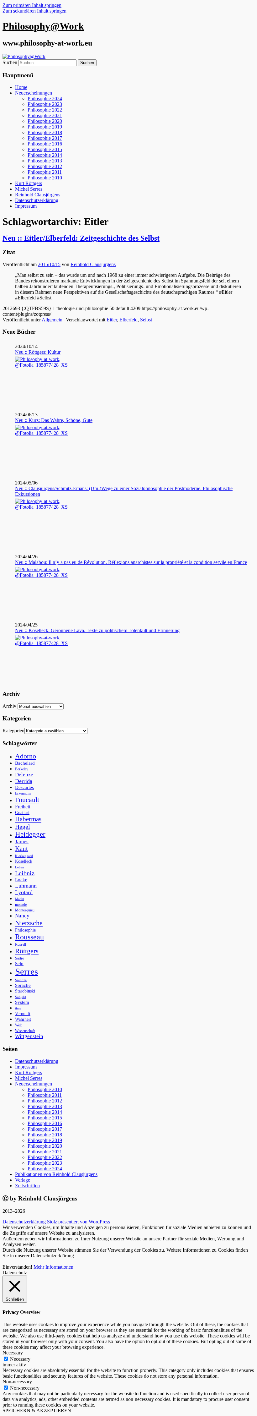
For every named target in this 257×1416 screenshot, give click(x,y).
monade (21, 904)
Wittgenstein (29, 1036)
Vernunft (22, 1013)
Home (21, 87)
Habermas (28, 819)
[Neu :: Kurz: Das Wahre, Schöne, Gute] (42, 448)
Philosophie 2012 (45, 166)
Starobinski (25, 991)
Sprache (23, 985)
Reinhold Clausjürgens (37, 194)
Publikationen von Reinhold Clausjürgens (56, 1174)
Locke (21, 879)
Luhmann (26, 886)
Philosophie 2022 (45, 109)
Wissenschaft (25, 1031)
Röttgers (27, 951)
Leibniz (24, 873)
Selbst (146, 319)
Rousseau (29, 937)
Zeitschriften (27, 1185)
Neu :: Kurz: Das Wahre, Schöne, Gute (53, 420)
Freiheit (22, 806)
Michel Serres (28, 189)
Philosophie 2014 (45, 155)
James (22, 842)
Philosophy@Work (43, 26)
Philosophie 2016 (45, 143)
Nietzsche (29, 923)
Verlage (22, 1180)
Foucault (27, 800)
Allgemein (52, 319)
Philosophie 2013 (45, 160)
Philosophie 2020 (45, 121)
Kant (21, 848)
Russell (20, 945)
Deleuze (24, 775)
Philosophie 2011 (45, 172)
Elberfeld (128, 319)
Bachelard (25, 763)
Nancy (22, 916)
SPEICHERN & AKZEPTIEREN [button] (37, 1410)
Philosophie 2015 (45, 149)
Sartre (19, 958)
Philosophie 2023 (45, 104)
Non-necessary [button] (17, 1381)
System (22, 1002)
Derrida (23, 781)
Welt (18, 1025)
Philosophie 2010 (45, 177)
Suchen (10, 62)
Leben (19, 867)
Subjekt (20, 997)
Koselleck (23, 861)
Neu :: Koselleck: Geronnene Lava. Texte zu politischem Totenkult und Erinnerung (97, 630)
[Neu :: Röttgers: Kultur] (42, 380)
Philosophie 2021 (45, 115)
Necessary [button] (13, 1352)
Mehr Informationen (53, 1267)
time (18, 1008)
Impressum (26, 206)
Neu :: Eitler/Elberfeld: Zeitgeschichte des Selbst (81, 238)
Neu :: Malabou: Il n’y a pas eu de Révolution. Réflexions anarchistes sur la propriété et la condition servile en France (131, 562)
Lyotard (24, 892)
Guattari (22, 812)
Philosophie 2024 (45, 98)
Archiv (9, 706)
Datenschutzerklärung (36, 200)
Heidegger (30, 834)
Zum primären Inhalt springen (32, 5)
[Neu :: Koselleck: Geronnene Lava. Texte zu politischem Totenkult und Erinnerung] (42, 658)
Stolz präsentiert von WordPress (78, 1221)
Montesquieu (24, 910)
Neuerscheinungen (33, 93)
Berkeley (21, 769)
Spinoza (21, 980)
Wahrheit (23, 1019)
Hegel (22, 826)
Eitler (112, 319)
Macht (19, 899)
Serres (26, 971)
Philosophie (25, 930)
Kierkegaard (24, 856)
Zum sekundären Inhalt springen (34, 11)
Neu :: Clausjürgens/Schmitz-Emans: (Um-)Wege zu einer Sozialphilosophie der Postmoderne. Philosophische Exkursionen (124, 491)
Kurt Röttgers (28, 183)
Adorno (25, 756)
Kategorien (13, 730)
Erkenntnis (23, 793)
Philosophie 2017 (45, 138)
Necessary (20, 1359)
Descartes (24, 787)
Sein (19, 963)
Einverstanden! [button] (17, 1267)
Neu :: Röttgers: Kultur (37, 352)
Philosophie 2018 (45, 132)
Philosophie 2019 (45, 126)
